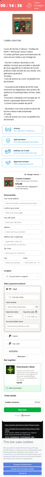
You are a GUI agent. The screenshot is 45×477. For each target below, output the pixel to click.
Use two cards (17, 297)
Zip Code (7, 248)
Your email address (11, 198)
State (25, 258)
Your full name (9, 218)
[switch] (9, 297)
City (5, 258)
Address (7, 227)
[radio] (7, 289)
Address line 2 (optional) (13, 237)
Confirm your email (11, 208)
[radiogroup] (22, 320)
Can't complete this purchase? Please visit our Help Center (22, 430)
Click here (32, 187)
